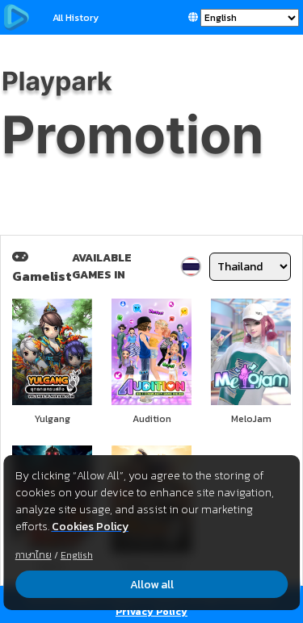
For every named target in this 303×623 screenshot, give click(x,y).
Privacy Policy (151, 611)
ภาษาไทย (33, 555)
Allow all (152, 584)
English (77, 555)
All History (76, 17)
